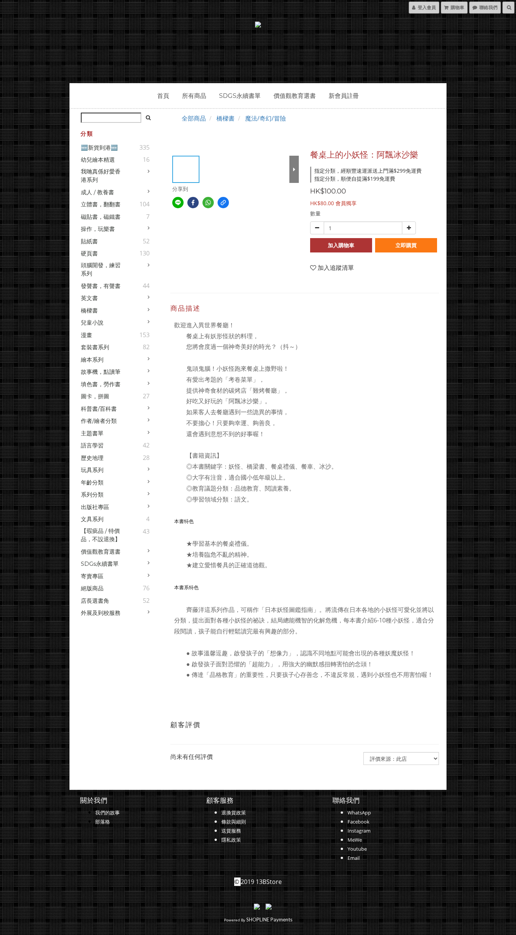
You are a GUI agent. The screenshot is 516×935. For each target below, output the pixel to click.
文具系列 (92, 519)
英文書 (89, 298)
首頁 (163, 95)
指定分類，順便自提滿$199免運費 (354, 178)
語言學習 (92, 445)
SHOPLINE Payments (269, 919)
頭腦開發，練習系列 (101, 269)
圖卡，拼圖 (95, 396)
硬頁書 (89, 253)
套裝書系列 (95, 347)
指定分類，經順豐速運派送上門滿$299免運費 (368, 170)
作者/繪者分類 (99, 420)
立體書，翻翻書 (101, 204)
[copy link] (223, 202)
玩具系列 (92, 470)
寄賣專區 (92, 576)
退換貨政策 (233, 813)
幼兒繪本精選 (98, 159)
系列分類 (92, 494)
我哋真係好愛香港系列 (101, 176)
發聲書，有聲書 (101, 285)
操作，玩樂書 (98, 228)
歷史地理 (92, 457)
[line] (178, 202)
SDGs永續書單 (240, 95)
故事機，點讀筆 (101, 371)
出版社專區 (95, 507)
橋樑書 (89, 310)
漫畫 (86, 335)
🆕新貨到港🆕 (99, 147)
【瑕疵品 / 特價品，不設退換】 (101, 535)
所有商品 (194, 95)
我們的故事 (107, 813)
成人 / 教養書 (97, 192)
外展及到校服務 (101, 612)
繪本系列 (92, 359)
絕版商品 (92, 588)
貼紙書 (89, 241)
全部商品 (194, 118)
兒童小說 (92, 322)
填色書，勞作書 (101, 384)
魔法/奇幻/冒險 (265, 118)
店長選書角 (95, 600)
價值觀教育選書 (294, 95)
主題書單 (92, 433)
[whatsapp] (208, 202)
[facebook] (193, 202)
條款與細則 (233, 822)
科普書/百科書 (99, 408)
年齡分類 (92, 482)
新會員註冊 (344, 95)
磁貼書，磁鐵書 (101, 216)
